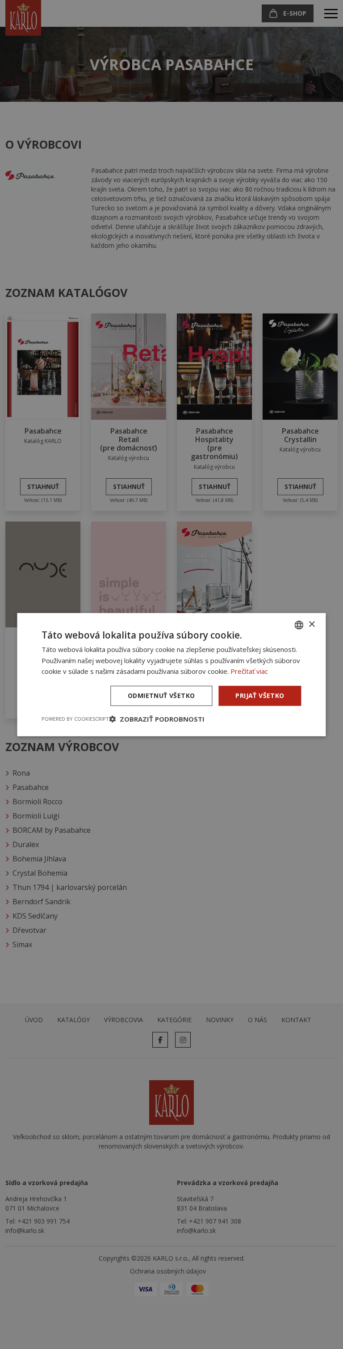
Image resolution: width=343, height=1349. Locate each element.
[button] (157, 719)
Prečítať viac (249, 671)
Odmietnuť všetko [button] (161, 695)
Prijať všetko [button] (259, 695)
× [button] (311, 624)
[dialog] (171, 674)
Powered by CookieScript (75, 718)
